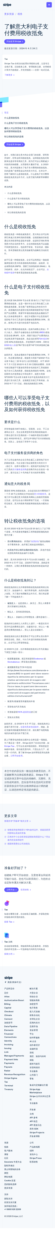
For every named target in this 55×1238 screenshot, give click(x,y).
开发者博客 (35, 1136)
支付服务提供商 (19, 469)
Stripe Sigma (10, 1078)
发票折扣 (35, 541)
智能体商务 (35, 1000)
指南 (6, 1146)
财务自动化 (35, 1015)
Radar (7, 1070)
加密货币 (8, 1022)
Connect (8, 1019)
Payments (9, 1063)
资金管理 (34, 1030)
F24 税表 (43, 338)
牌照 (6, 1173)
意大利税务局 (40, 494)
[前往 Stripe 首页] (7, 978)
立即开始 (10, 889)
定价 (6, 992)
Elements (9, 1030)
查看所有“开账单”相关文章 (16, 821)
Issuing (7, 1048)
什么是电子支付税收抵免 (16, 123)
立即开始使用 (16, 755)
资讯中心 (34, 1154)
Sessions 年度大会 (13, 1161)
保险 (32, 1060)
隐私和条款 (9, 1165)
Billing (7, 1004)
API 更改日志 (36, 1125)
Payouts (8, 1067)
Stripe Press (36, 1158)
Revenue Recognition (14, 1074)
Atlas (6, 996)
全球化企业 (35, 1019)
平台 (32, 1033)
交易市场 (34, 1026)
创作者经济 (35, 1045)
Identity (8, 1040)
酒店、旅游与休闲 (38, 1056)
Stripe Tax (9, 746)
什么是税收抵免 (11, 117)
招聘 (32, 1150)
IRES (42, 332)
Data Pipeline (10, 1026)
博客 (6, 1154)
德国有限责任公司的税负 (18, 843)
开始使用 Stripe (13, 41)
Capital (7, 1007)
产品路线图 (35, 1146)
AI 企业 (33, 1041)
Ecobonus (39, 658)
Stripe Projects (37, 1132)
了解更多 (8, 74)
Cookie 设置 (9, 1180)
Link (6, 1052)
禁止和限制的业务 (12, 1169)
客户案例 (8, 1150)
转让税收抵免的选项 (13, 136)
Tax (6, 1081)
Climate (8, 1015)
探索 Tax (8, 921)
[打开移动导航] (49, 4)
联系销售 (25, 889)
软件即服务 (35, 1037)
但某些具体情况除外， (31, 726)
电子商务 (34, 1007)
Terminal (8, 1085)
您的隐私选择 (10, 1184)
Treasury (8, 1089)
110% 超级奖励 (24, 712)
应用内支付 (35, 1022)
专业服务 (34, 1071)
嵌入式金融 (35, 1011)
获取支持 (8, 1198)
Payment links (11, 1059)
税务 (20, 13)
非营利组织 (35, 1067)
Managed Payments (14, 1055)
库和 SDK (34, 1128)
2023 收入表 (10, 345)
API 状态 (34, 1121)
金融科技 (34, 1048)
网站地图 (8, 1176)
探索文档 (8, 953)
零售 (32, 1078)
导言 (6, 112)
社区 (6, 1158)
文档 (32, 1113)
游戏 (32, 1052)
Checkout (9, 1011)
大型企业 (34, 992)
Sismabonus (13, 661)
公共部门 (34, 1075)
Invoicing (8, 1044)
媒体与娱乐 (35, 1063)
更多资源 (9, 13)
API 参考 (34, 1117)
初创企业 (34, 996)
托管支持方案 (10, 1202)
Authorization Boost (14, 1000)
